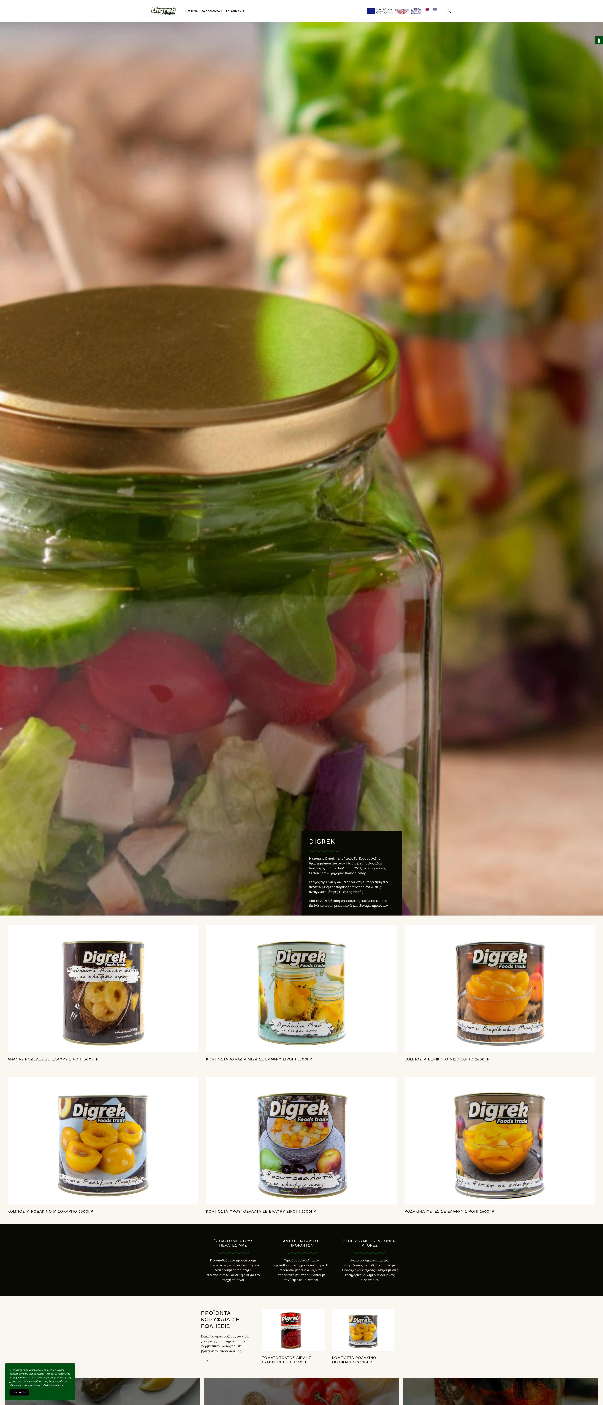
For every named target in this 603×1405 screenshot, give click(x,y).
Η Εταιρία (191, 11)
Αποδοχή (19, 1392)
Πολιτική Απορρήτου (52, 1384)
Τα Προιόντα (210, 11)
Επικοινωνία (235, 11)
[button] (599, 40)
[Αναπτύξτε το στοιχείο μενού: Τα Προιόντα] (221, 11)
